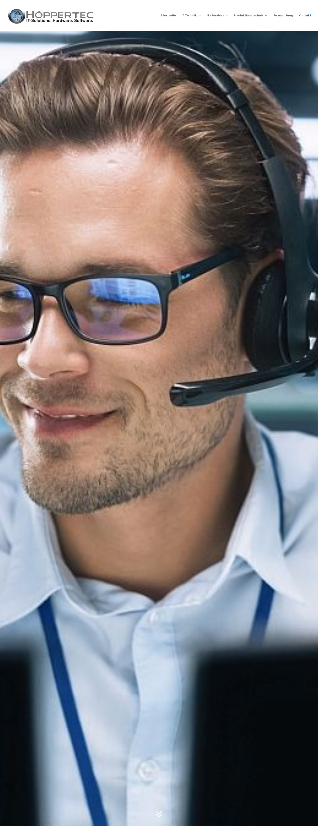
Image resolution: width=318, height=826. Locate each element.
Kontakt (305, 15)
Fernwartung (283, 15)
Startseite (168, 15)
